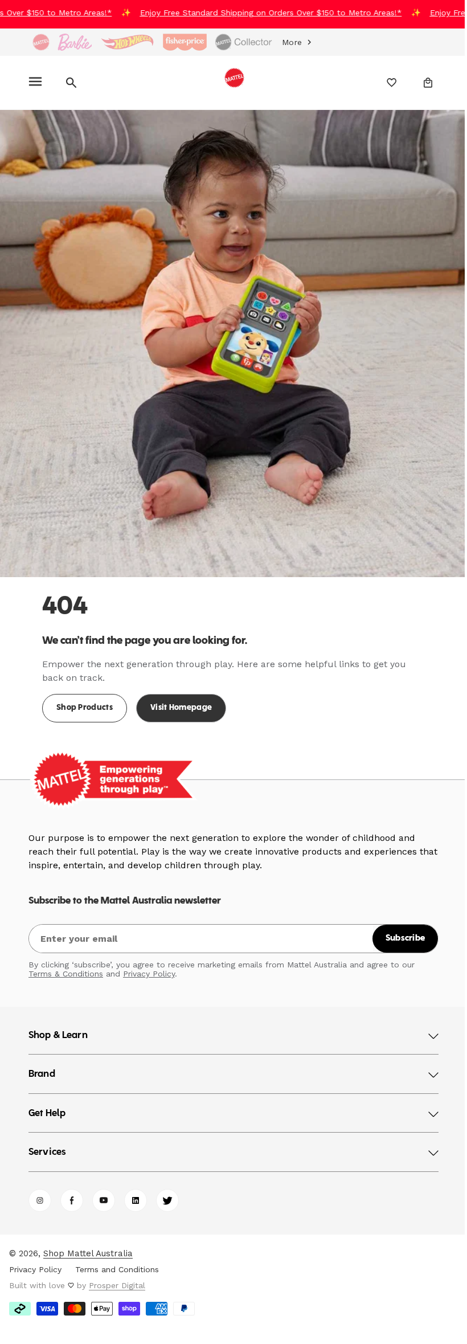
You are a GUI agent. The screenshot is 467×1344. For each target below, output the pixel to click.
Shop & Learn (58, 1027)
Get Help (46, 1105)
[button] (37, 82)
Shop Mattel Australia (88, 1245)
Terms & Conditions (65, 965)
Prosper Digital (117, 1276)
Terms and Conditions (117, 1260)
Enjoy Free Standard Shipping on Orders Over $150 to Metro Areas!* (261, 12)
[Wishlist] (383, 82)
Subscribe (397, 930)
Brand (41, 1066)
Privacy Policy (149, 965)
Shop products (84, 699)
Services (47, 1144)
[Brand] (41, 42)
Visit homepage (181, 699)
